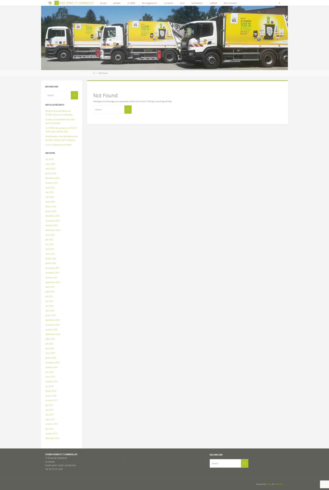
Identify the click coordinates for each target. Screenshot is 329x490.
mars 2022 (50, 253)
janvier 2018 (50, 395)
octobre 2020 (51, 329)
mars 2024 (50, 168)
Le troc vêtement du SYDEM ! (58, 144)
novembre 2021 (52, 272)
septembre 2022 (52, 230)
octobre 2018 (51, 381)
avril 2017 (49, 414)
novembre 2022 (52, 220)
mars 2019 (50, 376)
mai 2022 (49, 244)
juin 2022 (49, 239)
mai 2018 (49, 386)
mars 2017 (50, 419)
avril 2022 (49, 249)
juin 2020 (49, 343)
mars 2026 (50, 164)
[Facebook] (279, 3)
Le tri (182, 3)
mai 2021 (49, 301)
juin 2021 (49, 296)
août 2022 (50, 234)
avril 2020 (49, 348)
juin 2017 (49, 405)
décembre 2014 (52, 438)
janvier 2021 (50, 315)
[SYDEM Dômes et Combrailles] (50, 2)
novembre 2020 (52, 324)
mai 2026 (49, 159)
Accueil (103, 3)
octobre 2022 (51, 225)
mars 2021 (50, 310)
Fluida (269, 484)
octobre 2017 (51, 400)
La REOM (213, 3)
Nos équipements (149, 3)
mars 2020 (50, 353)
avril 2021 (49, 305)
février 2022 (50, 258)
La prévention (197, 3)
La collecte (168, 3)
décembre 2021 (52, 268)
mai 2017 (49, 409)
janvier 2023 (50, 211)
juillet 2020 (50, 339)
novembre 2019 (52, 362)
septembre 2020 (52, 334)
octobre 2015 (51, 433)
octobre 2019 (51, 367)
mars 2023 (50, 201)
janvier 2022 (50, 263)
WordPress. (279, 484)
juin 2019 (49, 372)
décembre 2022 (52, 215)
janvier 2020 (50, 357)
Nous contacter (230, 3)
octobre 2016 (51, 424)
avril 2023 (49, 197)
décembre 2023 (52, 178)
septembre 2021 (52, 282)
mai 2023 (49, 192)
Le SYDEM (131, 3)
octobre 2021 (51, 277)
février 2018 (50, 391)
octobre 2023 (51, 182)
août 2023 (50, 187)
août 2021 (50, 286)
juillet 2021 (50, 291)
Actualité (117, 3)
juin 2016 (49, 428)
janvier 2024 (50, 173)
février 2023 (50, 206)
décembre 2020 (52, 320)
